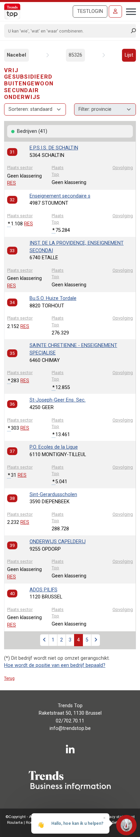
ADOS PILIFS (43, 590)
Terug (9, 678)
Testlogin (90, 11)
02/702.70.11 (70, 721)
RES (11, 183)
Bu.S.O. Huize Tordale (53, 298)
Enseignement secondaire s (60, 196)
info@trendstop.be (70, 728)
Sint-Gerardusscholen (53, 494)
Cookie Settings (113, 822)
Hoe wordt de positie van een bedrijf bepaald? (54, 665)
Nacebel (16, 55)
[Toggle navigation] (129, 10)
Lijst (129, 55)
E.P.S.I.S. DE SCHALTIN (54, 148)
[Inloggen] (115, 11)
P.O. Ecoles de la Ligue (54, 447)
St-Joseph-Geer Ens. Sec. (58, 400)
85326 (75, 55)
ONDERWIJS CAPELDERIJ (58, 542)
